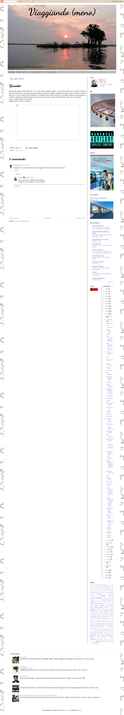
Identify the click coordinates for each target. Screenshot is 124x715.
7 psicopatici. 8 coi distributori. (109, 446)
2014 (106, 308)
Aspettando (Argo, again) (109, 453)
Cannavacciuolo (93, 595)
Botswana (107, 592)
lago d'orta (110, 618)
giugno (109, 552)
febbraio (109, 561)
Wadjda (108, 368)
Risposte (18, 174)
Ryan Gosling (98, 632)
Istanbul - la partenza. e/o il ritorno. (109, 523)
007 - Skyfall (109, 435)
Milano (106, 625)
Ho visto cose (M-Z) (50, 72)
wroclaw (92, 643)
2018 (106, 299)
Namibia (111, 625)
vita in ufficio (109, 641)
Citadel (108, 334)
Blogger (79, 710)
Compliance (109, 398)
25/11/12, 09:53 (29, 177)
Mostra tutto (110, 282)
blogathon (97, 592)
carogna (102, 596)
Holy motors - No (109, 408)
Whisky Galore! (109, 364)
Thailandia (110, 635)
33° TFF (111, 586)
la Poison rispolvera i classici (99, 618)
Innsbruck (100, 612)
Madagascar (93, 623)
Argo (107, 475)
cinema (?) (106, 598)
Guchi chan (17, 165)
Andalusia (96, 590)
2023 (106, 289)
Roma (91, 632)
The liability (109, 396)
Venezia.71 (92, 641)
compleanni (103, 600)
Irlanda (111, 612)
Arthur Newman (109, 385)
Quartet (108, 401)
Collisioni (97, 600)
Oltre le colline (108, 478)
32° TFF (106, 587)
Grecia (102, 610)
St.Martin (111, 634)
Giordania (98, 610)
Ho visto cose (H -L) (36, 72)
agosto (109, 547)
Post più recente (14, 218)
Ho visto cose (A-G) (22, 72)
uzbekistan (106, 639)
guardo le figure (109, 611)
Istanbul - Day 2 (109, 532)
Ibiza (91, 612)
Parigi (102, 626)
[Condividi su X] (33, 148)
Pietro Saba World (97, 225)
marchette (110, 623)
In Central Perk (96, 244)
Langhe (92, 619)
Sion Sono (110, 632)
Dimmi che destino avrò (109, 353)
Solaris (94, 272)
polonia (100, 628)
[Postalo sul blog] (31, 148)
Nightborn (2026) (96, 241)
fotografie (92, 609)
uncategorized (94, 639)
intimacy (106, 612)
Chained (108, 411)
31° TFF (100, 587)
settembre (109, 543)
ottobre (109, 540)
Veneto (111, 639)
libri (108, 621)
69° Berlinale (107, 588)
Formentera (110, 607)
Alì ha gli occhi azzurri (109, 420)
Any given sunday (109, 431)
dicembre (109, 316)
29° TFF (104, 585)
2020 (106, 294)
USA (101, 639)
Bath (112, 590)
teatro (98, 635)
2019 (106, 296)
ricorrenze (105, 630)
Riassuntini (109, 323)
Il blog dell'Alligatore (98, 278)
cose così (110, 601)
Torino (92, 637)
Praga (96, 630)
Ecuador (96, 605)
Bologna (102, 592)
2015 (106, 306)
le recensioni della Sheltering (103, 619)
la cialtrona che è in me (107, 616)
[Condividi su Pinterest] (37, 148)
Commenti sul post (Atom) (22, 221)
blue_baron (66, 710)
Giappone (92, 611)
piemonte (110, 626)
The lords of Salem (109, 404)
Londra (111, 621)
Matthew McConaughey (97, 625)
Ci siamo (108, 413)
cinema (20, 150)
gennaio (109, 565)
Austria (105, 590)
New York (97, 626)
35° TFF (97, 588)
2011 (106, 570)
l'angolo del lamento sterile (97, 614)
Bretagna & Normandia (105, 594)
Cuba (91, 603)
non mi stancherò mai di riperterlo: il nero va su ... (109, 491)
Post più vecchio (80, 218)
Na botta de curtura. (109, 439)
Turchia (111, 637)
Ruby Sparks (109, 373)
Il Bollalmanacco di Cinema (100, 239)
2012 (106, 313)
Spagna (106, 634)
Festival (105, 607)
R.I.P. (99, 630)
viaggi (98, 641)
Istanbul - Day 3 (109, 528)
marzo (109, 559)
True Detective (102, 637)
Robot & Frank (108, 330)
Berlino (92, 592)
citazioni (92, 600)
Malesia (106, 623)
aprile (108, 556)
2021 (106, 291)
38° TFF (102, 588)
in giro (95, 612)
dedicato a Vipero (106, 603)
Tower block (109, 370)
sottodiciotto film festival (97, 634)
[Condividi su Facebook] (35, 148)
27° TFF (95, 585)
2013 (106, 311)
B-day (109, 590)
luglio (108, 549)
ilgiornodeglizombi (98, 255)
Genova (111, 609)
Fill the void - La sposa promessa (109, 426)
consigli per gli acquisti (101, 601)
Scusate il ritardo (96, 280)
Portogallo (107, 628)
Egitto (106, 605)
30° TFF (16, 150)
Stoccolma (93, 635)
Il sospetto (109, 416)
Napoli (91, 626)
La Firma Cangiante (98, 262)
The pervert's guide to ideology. (109, 339)
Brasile (111, 592)
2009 (106, 575)
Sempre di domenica (109, 472)
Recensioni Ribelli (97, 266)
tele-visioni (104, 635)
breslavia (92, 594)
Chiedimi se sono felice (109, 517)
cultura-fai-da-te (97, 603)
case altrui (23, 657)
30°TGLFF (95, 586)
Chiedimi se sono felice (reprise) (109, 511)
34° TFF (92, 588)
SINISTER (94, 263)
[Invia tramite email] (29, 148)
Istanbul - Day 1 (109, 536)
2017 (106, 301)
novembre (109, 319)
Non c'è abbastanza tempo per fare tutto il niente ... (109, 502)
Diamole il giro (109, 484)
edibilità (102, 605)
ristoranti (111, 630)
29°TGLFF (108, 585)
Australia (101, 590)
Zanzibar (96, 643)
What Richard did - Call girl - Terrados (109, 346)
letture (104, 621)
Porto (104, 628)
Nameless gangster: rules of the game (109, 391)
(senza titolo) (23, 676)
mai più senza (99, 623)
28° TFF (99, 585)
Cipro (111, 598)
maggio (109, 554)
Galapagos (105, 609)
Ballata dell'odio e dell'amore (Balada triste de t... (109, 464)
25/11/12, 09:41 (25, 165)
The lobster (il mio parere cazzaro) (26, 667)
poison (20, 177)
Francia (99, 609)
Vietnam (102, 641)
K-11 (107, 357)
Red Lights (109, 481)
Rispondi (16, 170)
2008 (106, 577)
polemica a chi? (94, 628)
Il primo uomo (108, 457)
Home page (11, 72)
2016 (106, 304)
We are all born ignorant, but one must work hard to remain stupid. (38, 695)
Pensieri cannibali (97, 250)
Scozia (104, 632)
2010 (106, 572)
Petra (106, 626)
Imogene (108, 382)
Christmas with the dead (109, 378)
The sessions (109, 326)
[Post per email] (26, 147)
